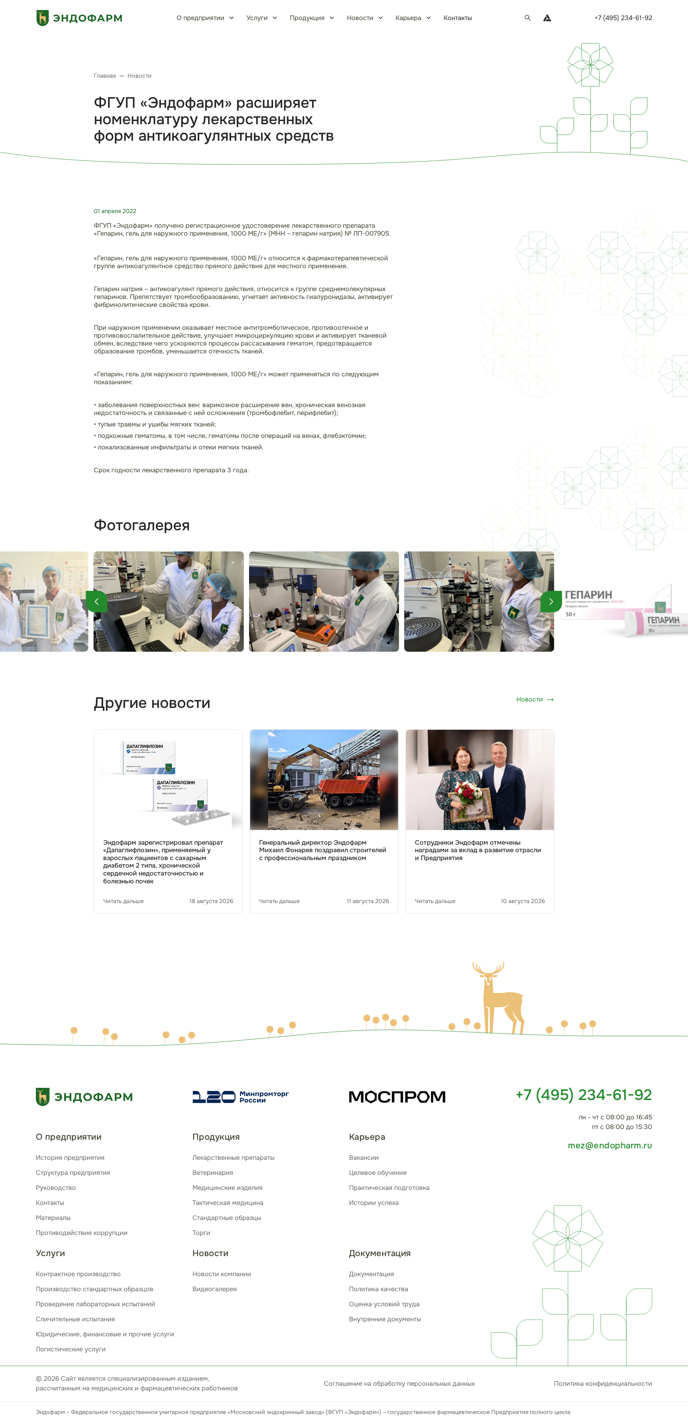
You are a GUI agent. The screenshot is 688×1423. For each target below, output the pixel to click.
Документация (371, 1274)
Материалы (53, 1218)
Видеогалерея (214, 1289)
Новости (529, 699)
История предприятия (70, 1158)
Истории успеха (374, 1203)
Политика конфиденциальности (603, 1384)
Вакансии (364, 1158)
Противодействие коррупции (82, 1233)
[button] (501, 1000)
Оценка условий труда (384, 1304)
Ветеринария (212, 1173)
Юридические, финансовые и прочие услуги (105, 1334)
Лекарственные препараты (233, 1158)
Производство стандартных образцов (94, 1289)
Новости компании (221, 1274)
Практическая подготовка (389, 1188)
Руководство (56, 1188)
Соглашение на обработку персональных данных (399, 1384)
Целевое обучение (378, 1173)
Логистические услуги (71, 1349)
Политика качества (378, 1289)
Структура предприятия (73, 1173)
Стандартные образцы (226, 1218)
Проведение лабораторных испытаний (95, 1304)
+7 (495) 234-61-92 (623, 18)
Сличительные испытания (75, 1319)
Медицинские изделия (227, 1188)
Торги (201, 1233)
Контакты (458, 18)
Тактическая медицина (227, 1203)
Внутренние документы (385, 1319)
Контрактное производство (78, 1274)
